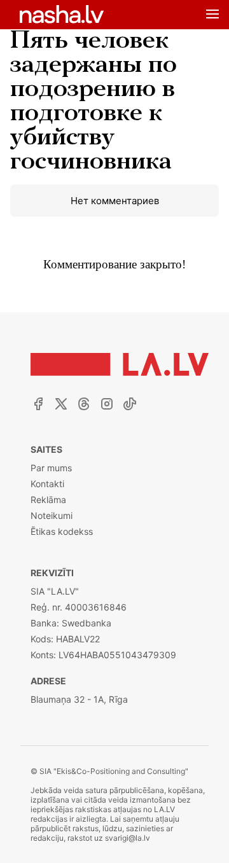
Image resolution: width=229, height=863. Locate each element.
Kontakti (47, 483)
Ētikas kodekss (62, 531)
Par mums (51, 467)
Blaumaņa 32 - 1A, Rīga (79, 699)
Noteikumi (52, 515)
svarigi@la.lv (127, 838)
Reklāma (48, 499)
